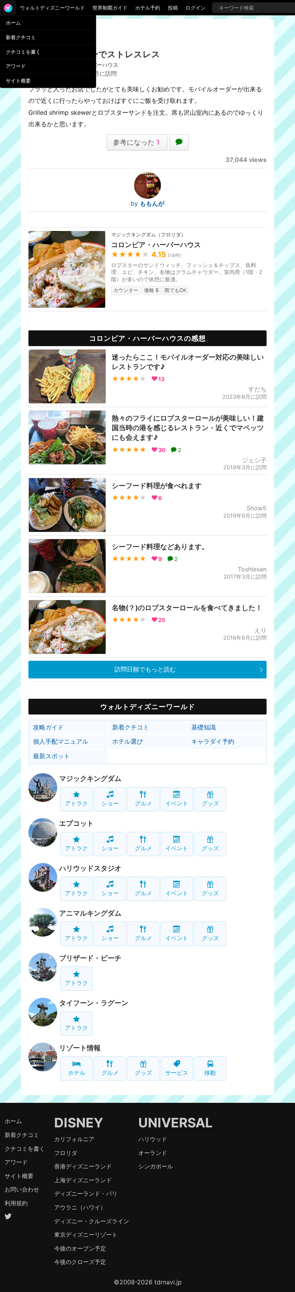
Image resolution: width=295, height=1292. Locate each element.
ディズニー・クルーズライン (91, 1221)
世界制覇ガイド (110, 8)
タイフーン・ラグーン (93, 1003)
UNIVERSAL (175, 1122)
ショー (110, 803)
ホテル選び (127, 741)
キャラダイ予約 (212, 741)
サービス (176, 1072)
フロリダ (65, 1153)
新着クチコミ (21, 37)
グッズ (210, 803)
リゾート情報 (80, 1048)
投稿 (173, 8)
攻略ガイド (48, 727)
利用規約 (16, 1203)
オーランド (152, 1153)
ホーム (13, 23)
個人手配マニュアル (60, 741)
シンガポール (155, 1166)
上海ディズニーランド (83, 1180)
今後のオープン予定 (80, 1248)
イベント (176, 803)
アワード (16, 66)
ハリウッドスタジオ (90, 868)
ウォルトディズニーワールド (52, 8)
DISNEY (78, 1122)
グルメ (143, 803)
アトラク (76, 803)
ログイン (196, 8)
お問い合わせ (22, 1189)
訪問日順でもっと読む (145, 669)
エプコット (76, 823)
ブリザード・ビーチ (90, 958)
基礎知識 (203, 727)
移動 (210, 1072)
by (147, 203)
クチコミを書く (23, 52)
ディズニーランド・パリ (86, 1193)
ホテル (76, 1072)
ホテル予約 (147, 8)
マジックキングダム (90, 778)
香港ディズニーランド (83, 1166)
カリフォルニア (74, 1139)
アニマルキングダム (90, 913)
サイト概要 (18, 81)
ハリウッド (152, 1139)
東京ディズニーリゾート (86, 1234)
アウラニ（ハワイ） (80, 1207)
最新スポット (51, 756)
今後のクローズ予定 (80, 1262)
